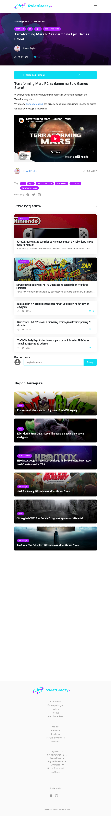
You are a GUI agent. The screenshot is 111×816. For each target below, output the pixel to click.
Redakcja (55, 730)
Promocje (20, 29)
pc (30, 29)
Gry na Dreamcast (55, 768)
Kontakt (55, 727)
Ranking (55, 709)
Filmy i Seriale (24, 456)
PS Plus (55, 713)
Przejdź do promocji (34, 75)
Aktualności (39, 21)
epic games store (52, 29)
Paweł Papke (29, 48)
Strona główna (21, 21)
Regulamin (55, 734)
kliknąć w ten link (34, 104)
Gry (20, 405)
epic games (61, 183)
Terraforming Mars (29, 188)
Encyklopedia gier (55, 705)
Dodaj (90, 362)
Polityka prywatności (55, 738)
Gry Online (55, 772)
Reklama (55, 741)
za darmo (75, 183)
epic (38, 29)
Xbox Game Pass (55, 716)
